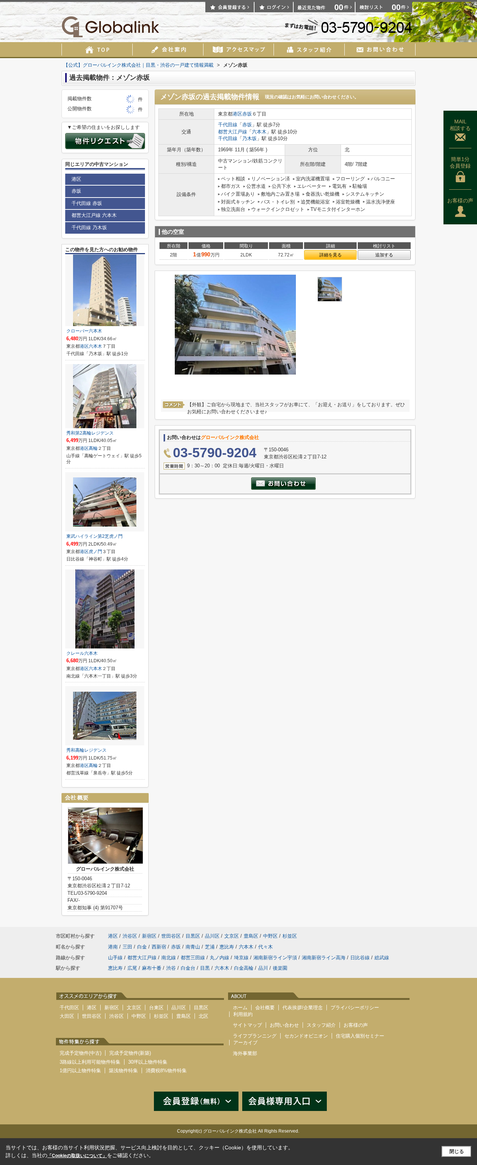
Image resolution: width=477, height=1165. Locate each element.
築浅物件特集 (123, 1070)
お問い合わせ (284, 1025)
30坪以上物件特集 (147, 1062)
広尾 (132, 968)
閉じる (456, 1151)
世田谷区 (171, 936)
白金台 (188, 968)
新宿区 (149, 936)
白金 (142, 947)
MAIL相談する (460, 125)
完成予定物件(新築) (130, 1053)
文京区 (231, 936)
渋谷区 (130, 936)
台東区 (156, 1007)
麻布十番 (151, 968)
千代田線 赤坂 (87, 203)
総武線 (382, 957)
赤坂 (247, 114)
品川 (263, 968)
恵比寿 (226, 947)
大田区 (67, 1016)
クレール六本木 (82, 653)
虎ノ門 (95, 551)
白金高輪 (243, 968)
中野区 (270, 936)
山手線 (115, 957)
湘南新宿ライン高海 (323, 957)
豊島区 (251, 936)
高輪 (93, 448)
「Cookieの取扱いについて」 (77, 1155)
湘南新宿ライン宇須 (275, 957)
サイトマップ (247, 1025)
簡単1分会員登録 (460, 162)
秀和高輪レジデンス (86, 750)
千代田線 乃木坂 (89, 227)
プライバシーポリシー (355, 1007)
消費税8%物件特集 (166, 1070)
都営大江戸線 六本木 (94, 215)
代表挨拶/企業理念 (302, 1007)
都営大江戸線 (232, 132)
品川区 (212, 936)
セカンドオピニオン (306, 1036)
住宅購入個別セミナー (360, 1036)
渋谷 (171, 968)
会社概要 (265, 1007)
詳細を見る (330, 255)
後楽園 (280, 968)
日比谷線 (360, 957)
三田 (127, 947)
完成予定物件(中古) (80, 1053)
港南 (113, 947)
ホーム (240, 1007)
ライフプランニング (255, 1036)
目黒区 (193, 936)
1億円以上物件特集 (80, 1070)
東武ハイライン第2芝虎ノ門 (94, 536)
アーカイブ (245, 1042)
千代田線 (227, 124)
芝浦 (210, 947)
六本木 (259, 132)
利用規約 (243, 1014)
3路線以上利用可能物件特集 (90, 1062)
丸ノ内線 (219, 957)
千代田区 (69, 1007)
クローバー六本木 (84, 331)
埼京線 (241, 957)
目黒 (205, 968)
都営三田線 (193, 957)
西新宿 (159, 947)
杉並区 (289, 936)
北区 (203, 1016)
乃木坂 (249, 138)
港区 (237, 114)
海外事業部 (245, 1053)
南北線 (168, 957)
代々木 (265, 947)
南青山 (193, 947)
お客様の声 (460, 200)
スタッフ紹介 (321, 1025)
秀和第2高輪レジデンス (90, 433)
